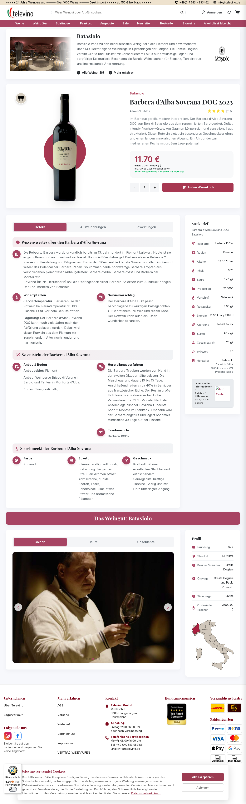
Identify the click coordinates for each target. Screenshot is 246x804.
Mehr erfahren (124, 72)
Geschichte (146, 542)
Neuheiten (144, 23)
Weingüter (40, 23)
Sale (125, 23)
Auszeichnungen (93, 227)
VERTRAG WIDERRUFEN (73, 752)
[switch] (13, 789)
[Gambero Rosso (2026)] (21, 98)
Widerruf (63, 724)
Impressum (65, 743)
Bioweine (189, 23)
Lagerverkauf (13, 715)
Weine (19, 23)
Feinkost (86, 23)
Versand (63, 715)
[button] (87, 659)
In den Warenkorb (201, 187)
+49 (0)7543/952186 (129, 744)
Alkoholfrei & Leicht (217, 23)
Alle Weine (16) (93, 72)
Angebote (107, 23)
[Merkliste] (229, 12)
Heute (93, 542)
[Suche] (182, 12)
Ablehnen (202, 787)
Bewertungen (145, 227)
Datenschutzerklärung (146, 793)
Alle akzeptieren (203, 777)
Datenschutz (66, 734)
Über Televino (13, 705)
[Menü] (19, 766)
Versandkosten (161, 168)
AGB (60, 705)
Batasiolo (137, 93)
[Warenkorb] (237, 12)
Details (40, 227)
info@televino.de (129, 748)
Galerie (40, 542)
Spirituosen (63, 23)
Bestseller (167, 23)
